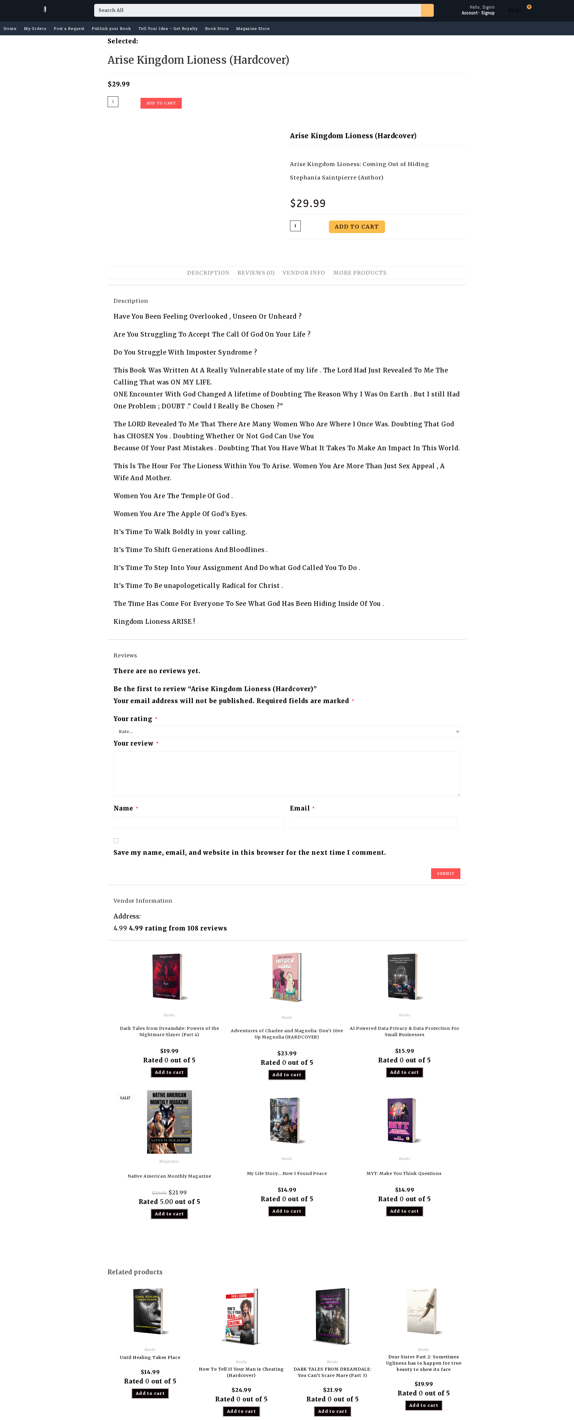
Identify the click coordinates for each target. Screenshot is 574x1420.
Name (126, 808)
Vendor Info (304, 272)
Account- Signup (478, 13)
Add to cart (161, 103)
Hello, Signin (482, 7)
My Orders (35, 28)
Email (302, 808)
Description (208, 272)
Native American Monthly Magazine (169, 1176)
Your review (136, 743)
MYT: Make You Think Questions (405, 1173)
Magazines (169, 1161)
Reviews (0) (256, 272)
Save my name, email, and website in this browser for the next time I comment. (250, 852)
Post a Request (69, 28)
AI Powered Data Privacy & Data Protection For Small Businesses (404, 1031)
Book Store (217, 28)
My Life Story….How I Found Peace (287, 1173)
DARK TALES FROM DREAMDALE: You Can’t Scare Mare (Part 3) (333, 1372)
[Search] (427, 10)
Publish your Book (111, 28)
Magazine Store (253, 28)
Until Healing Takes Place (150, 1357)
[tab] (208, 273)
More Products (360, 272)
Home (10, 28)
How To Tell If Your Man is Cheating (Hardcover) (241, 1372)
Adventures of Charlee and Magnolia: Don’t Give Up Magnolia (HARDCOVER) (287, 1034)
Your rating (136, 719)
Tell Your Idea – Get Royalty (168, 28)
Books (169, 1015)
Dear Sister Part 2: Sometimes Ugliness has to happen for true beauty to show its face (424, 1363)
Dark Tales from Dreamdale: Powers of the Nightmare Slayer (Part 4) (169, 1031)
